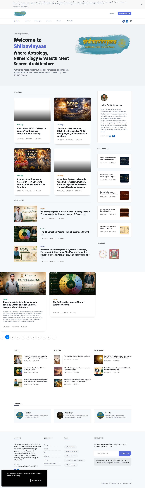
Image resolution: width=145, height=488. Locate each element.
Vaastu (48, 21)
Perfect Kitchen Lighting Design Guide (77, 356)
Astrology (37, 21)
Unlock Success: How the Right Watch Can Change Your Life (117, 369)
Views (27, 21)
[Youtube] (123, 21)
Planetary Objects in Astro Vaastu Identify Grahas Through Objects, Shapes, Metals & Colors (65, 213)
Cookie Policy (16, 476)
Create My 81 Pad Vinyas (21, 6)
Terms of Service (119, 463)
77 (49, 337)
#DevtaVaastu (70, 447)
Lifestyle (58, 21)
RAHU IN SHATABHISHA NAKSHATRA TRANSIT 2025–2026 (108, 159)
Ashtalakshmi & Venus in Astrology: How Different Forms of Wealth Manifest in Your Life (31, 183)
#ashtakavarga (71, 465)
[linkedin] (127, 21)
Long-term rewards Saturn (74, 460)
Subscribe (125, 453)
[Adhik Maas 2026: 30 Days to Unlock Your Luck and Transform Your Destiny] (32, 109)
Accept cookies (36, 480)
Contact (69, 21)
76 (43, 337)
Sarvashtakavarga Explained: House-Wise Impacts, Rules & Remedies (108, 194)
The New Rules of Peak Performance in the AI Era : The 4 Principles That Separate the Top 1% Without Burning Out (77, 382)
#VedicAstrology (71, 451)
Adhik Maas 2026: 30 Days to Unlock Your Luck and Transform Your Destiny (31, 131)
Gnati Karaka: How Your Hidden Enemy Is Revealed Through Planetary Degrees (108, 229)
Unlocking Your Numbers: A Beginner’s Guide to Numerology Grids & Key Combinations (117, 358)
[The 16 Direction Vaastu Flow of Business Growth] (25, 234)
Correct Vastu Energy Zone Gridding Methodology (107, 211)
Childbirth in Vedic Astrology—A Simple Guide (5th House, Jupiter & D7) (109, 177)
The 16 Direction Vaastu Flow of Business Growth (64, 232)
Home (17, 21)
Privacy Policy (105, 463)
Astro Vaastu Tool (124, 13)
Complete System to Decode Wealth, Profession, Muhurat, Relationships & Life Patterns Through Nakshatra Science (71, 183)
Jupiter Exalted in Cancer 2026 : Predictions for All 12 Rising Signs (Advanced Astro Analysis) (72, 132)
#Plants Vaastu (70, 456)
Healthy (28, 413)
